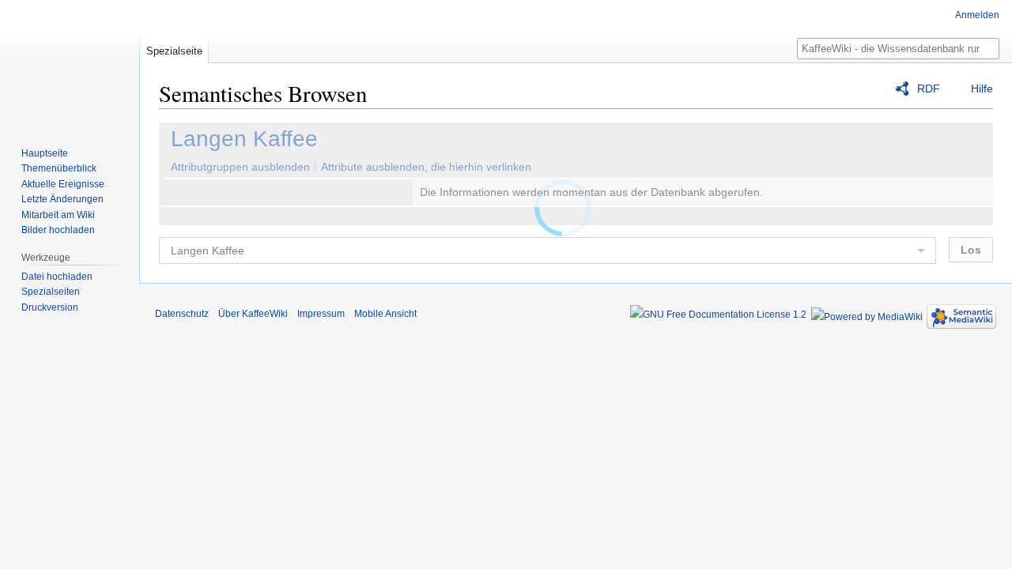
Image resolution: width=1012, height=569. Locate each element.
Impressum (321, 313)
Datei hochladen (57, 276)
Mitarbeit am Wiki (58, 214)
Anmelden (977, 15)
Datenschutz (182, 313)
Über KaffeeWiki (253, 313)
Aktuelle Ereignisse (62, 184)
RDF (928, 88)
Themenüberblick (58, 168)
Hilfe (982, 88)
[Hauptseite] (69, 63)
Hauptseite (44, 153)
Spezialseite (174, 51)
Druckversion (49, 307)
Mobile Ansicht (385, 313)
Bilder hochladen (58, 230)
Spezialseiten (50, 291)
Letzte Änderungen (62, 199)
